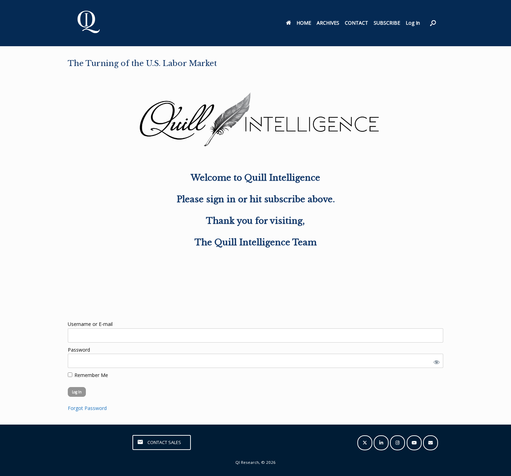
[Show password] (435, 361)
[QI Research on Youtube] (414, 442)
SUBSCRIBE (387, 22)
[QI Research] (88, 23)
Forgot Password (87, 408)
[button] (433, 23)
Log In (413, 22)
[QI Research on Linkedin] (381, 442)
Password (79, 349)
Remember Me (90, 375)
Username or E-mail (90, 324)
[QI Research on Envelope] (430, 442)
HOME (304, 22)
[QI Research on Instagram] (397, 442)
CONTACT (356, 22)
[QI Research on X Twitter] (364, 442)
